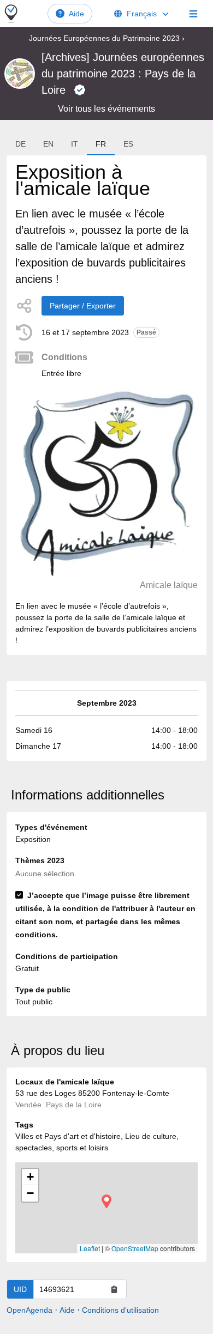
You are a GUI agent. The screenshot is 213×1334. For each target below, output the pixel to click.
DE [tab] (20, 144)
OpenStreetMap (134, 1248)
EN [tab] (48, 144)
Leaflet (90, 1248)
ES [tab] (128, 144)
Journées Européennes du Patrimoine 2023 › (107, 38)
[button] (106, 1201)
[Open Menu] (193, 14)
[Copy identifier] (114, 1289)
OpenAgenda (29, 1310)
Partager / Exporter (83, 305)
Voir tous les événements (106, 108)
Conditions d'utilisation (120, 1310)
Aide (76, 13)
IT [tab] (74, 144)
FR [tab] (101, 144)
